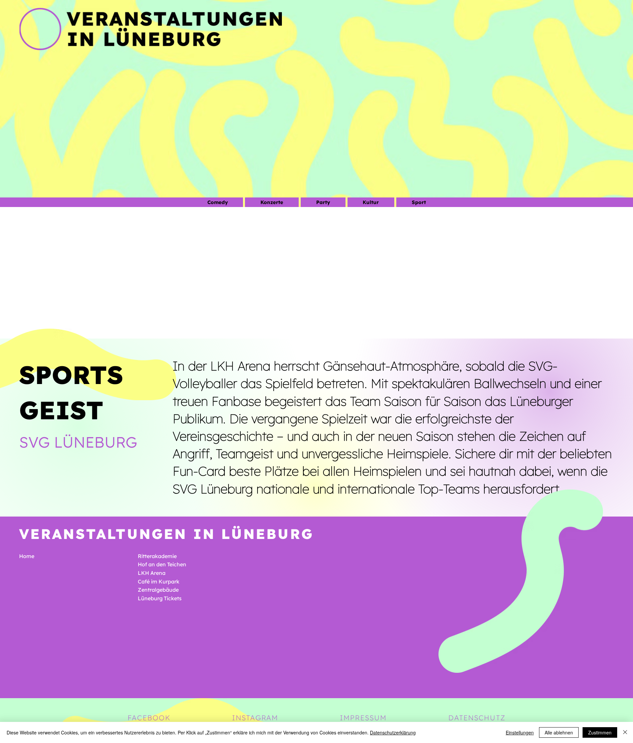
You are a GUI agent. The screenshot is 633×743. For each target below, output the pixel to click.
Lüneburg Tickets (160, 598)
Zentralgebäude (158, 589)
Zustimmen (600, 732)
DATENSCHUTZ (476, 717)
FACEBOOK (149, 717)
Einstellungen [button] (520, 732)
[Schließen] (625, 732)
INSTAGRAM (255, 717)
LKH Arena (152, 573)
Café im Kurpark (158, 581)
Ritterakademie (157, 556)
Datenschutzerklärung (393, 732)
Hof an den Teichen (162, 564)
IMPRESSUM (363, 717)
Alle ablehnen (559, 732)
